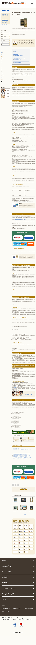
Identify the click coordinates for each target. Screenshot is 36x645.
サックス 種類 (5, 21)
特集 (1, 44)
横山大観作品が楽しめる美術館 (17, 62)
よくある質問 (6, 572)
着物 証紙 (3, 14)
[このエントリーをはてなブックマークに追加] (26, 489)
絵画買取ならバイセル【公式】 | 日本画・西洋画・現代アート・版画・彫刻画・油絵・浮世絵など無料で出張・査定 (24, 448)
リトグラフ (16, 219)
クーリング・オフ (8, 594)
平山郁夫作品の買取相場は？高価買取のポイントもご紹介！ (20, 454)
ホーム (4, 560)
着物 (2, 52)
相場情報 (2, 38)
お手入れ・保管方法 (3, 36)
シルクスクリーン (20, 219)
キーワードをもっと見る (4, 24)
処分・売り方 (2, 32)
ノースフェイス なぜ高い (4, 22)
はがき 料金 (5, 14)
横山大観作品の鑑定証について (17, 59)
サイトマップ (6, 599)
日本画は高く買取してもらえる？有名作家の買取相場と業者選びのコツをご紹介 (23, 449)
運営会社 (5, 577)
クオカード (3, 21)
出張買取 (15, 387)
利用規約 (5, 583)
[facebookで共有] (23, 489)
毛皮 (2, 58)
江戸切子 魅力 (3, 15)
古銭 (2, 56)
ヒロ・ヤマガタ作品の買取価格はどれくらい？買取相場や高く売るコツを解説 (22, 457)
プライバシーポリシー (9, 588)
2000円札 (7, 14)
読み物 (2, 34)
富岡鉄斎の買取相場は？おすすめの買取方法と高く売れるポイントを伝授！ (22, 455)
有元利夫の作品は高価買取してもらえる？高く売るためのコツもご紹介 (22, 458)
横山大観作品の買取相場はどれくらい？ (18, 55)
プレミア (2, 42)
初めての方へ (6, 566)
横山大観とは (15, 51)
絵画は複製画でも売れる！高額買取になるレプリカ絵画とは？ (21, 456)
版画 (24, 219)
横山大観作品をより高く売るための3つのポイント (19, 58)
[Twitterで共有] (21, 489)
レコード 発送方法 (6, 15)
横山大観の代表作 (15, 54)
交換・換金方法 (3, 40)
